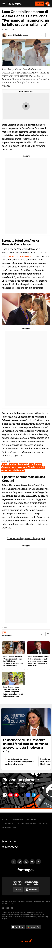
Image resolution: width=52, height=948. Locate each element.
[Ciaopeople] (26, 941)
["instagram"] (10, 795)
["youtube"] (16, 795)
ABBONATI (40, 3)
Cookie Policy (7, 823)
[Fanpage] (26, 870)
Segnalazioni (17, 819)
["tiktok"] (5, 795)
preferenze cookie (9, 828)
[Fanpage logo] (14, 3)
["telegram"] (34, 795)
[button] (47, 35)
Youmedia (5, 819)
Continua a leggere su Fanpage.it (26, 538)
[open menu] (3, 4)
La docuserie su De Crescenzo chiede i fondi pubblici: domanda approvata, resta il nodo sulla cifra (25, 745)
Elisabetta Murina (21, 35)
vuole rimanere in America (21, 256)
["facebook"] (28, 795)
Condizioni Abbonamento (26, 823)
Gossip (4, 627)
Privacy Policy (31, 819)
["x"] (22, 795)
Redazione (43, 823)
